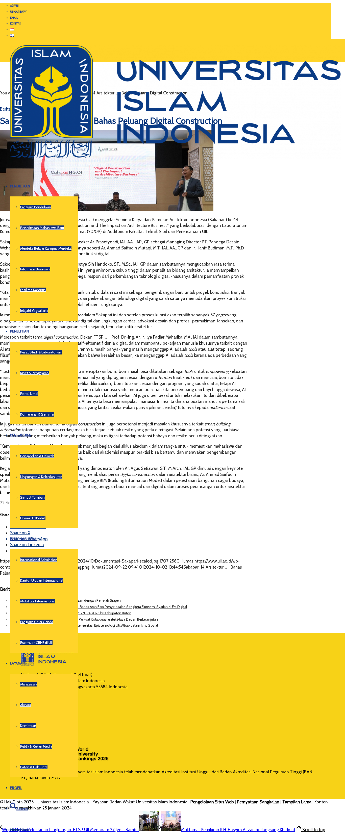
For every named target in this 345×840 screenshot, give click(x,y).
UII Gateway (18, 11)
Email (14, 17)
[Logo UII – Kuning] (170, 160)
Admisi (14, 5)
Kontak (15, 23)
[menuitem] (170, 6)
